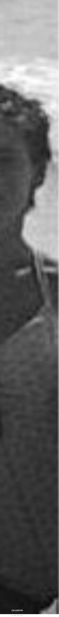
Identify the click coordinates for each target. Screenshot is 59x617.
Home (12, 615)
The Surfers (17, 610)
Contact (21, 615)
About (15, 615)
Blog (18, 615)
